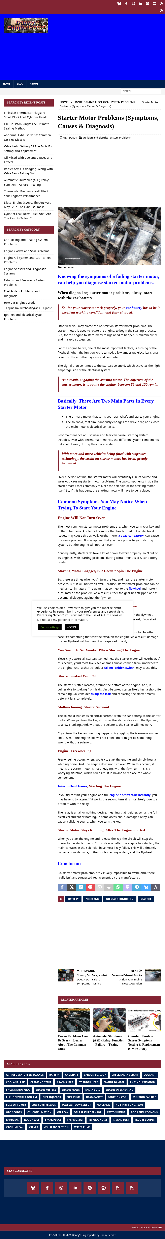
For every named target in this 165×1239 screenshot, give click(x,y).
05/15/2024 (70, 137)
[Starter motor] (109, 262)
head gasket (94, 1097)
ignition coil (117, 1097)
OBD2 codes (14, 1112)
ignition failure (144, 1097)
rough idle (31, 1119)
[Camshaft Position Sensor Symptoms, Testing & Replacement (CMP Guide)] (144, 1020)
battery (73, 899)
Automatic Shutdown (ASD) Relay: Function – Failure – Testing (108, 1040)
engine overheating (119, 1089)
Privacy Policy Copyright (146, 1227)
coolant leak (15, 1082)
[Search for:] (141, 91)
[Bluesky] (119, 3)
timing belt (121, 1119)
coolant (150, 1074)
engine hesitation (142, 1082)
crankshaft (65, 1082)
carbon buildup (95, 1074)
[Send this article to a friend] (99, 887)
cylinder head (88, 1082)
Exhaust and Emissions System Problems (24, 282)
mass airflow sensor (76, 1105)
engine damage (114, 1082)
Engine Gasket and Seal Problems (26, 251)
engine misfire (46, 1089)
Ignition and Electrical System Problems (107, 137)
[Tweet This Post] (71, 887)
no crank (92, 899)
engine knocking (18, 1089)
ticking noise (98, 1119)
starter (146, 899)
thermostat (75, 1119)
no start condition (119, 899)
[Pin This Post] (90, 887)
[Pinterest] (147, 3)
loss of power (16, 1105)
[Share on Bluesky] (146, 887)
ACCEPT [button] (71, 627)
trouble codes (145, 1119)
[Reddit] (154, 3)
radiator (12, 1119)
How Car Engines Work (19, 302)
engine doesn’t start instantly (130, 795)
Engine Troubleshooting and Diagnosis (29, 308)
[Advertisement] (112, 46)
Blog (20, 83)
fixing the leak (101, 694)
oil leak (62, 1112)
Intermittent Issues (72, 786)
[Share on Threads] (155, 887)
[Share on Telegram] (136, 887)
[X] (161, 10)
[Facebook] (126, 3)
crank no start (40, 1082)
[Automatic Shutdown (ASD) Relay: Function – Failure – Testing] (109, 1020)
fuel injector (51, 1097)
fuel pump (73, 1097)
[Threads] (161, 3)
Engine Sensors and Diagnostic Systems (25, 271)
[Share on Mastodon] (127, 887)
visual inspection (56, 1127)
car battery (134, 308)
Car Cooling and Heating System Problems (26, 242)
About (34, 83)
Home (6, 83)
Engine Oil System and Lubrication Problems (27, 260)
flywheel (135, 588)
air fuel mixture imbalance (25, 1074)
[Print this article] (108, 887)
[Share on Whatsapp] (118, 887)
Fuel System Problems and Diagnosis (22, 293)
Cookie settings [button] (50, 627)
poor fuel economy (144, 1112)
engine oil (92, 1089)
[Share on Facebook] (62, 887)
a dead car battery (131, 535)
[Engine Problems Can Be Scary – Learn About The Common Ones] (74, 1020)
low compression (44, 1105)
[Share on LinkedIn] (81, 887)
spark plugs (53, 1119)
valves (33, 1127)
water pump (82, 1127)
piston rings (116, 1112)
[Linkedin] (140, 3)
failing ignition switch (119, 668)
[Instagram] (133, 3)
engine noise (71, 1089)
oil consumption (39, 1112)
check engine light (125, 1074)
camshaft (71, 1074)
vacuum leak (14, 1127)
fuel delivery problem (21, 1097)
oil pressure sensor (88, 1112)
